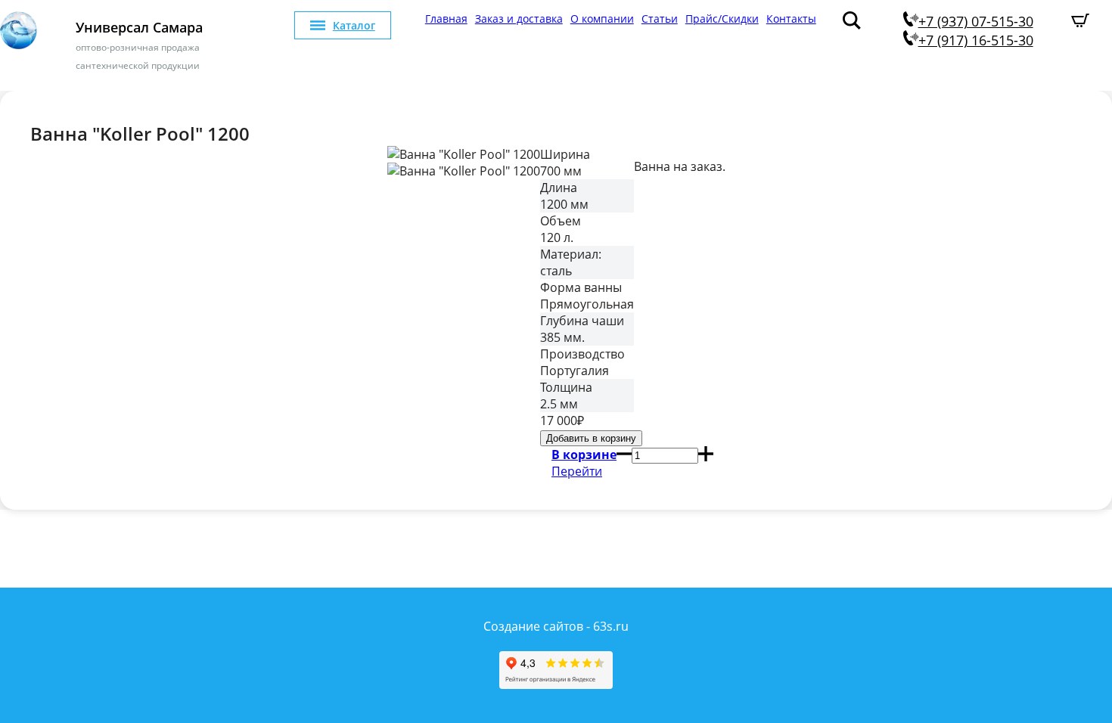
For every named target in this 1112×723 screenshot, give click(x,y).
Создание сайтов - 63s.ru (556, 626)
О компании (602, 18)
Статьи (659, 18)
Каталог (354, 25)
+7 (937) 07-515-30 (975, 21)
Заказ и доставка (519, 18)
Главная (446, 18)
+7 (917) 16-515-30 (975, 40)
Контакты (791, 18)
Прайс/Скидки (722, 18)
